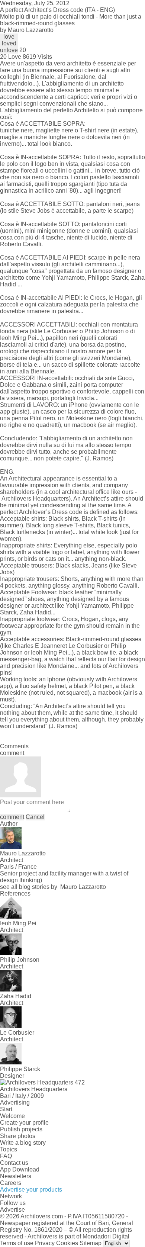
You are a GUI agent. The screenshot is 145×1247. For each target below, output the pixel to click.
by (27, 30)
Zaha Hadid (35, 612)
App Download (19, 1169)
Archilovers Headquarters (35, 498)
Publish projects (21, 1129)
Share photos (17, 1136)
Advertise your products (31, 1189)
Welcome (12, 1116)
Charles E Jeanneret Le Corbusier (58, 646)
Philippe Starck (108, 277)
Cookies (67, 1243)
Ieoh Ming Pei (49, 652)
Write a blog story (23, 1143)
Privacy (45, 1243)
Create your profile (24, 1122)
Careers (10, 1183)
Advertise (12, 1209)
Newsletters (15, 1176)
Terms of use (16, 1243)
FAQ (6, 1156)
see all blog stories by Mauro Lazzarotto (53, 887)
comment (12, 817)
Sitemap (91, 1243)
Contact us (14, 1163)
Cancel (35, 817)
